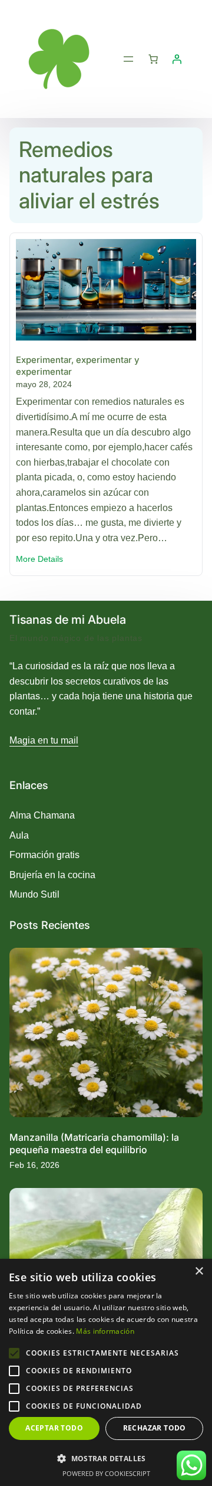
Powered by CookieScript (106, 1473)
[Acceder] (176, 59)
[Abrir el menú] (128, 59)
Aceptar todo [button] (54, 1428)
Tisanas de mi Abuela (67, 620)
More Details (39, 560)
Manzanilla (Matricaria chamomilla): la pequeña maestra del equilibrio (94, 1143)
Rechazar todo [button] (154, 1428)
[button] (106, 1458)
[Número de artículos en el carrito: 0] (153, 59)
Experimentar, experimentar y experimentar (78, 366)
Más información (105, 1331)
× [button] (198, 1271)
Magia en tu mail (43, 740)
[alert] (106, 1372)
